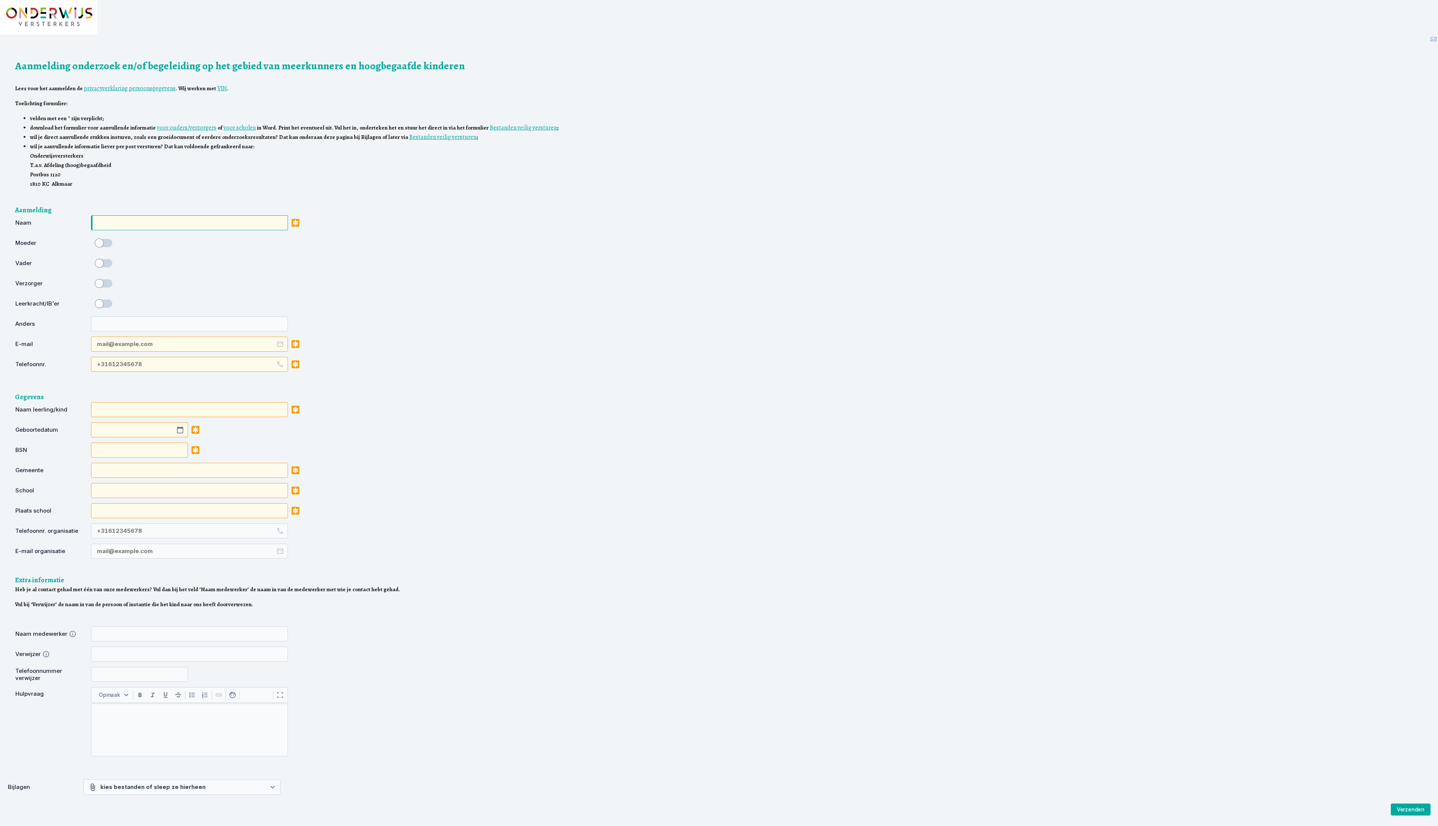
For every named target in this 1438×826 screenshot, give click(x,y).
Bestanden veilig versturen (523, 128)
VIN (222, 88)
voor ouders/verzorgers (186, 128)
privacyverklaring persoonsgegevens (130, 88)
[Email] (1433, 39)
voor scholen (240, 128)
